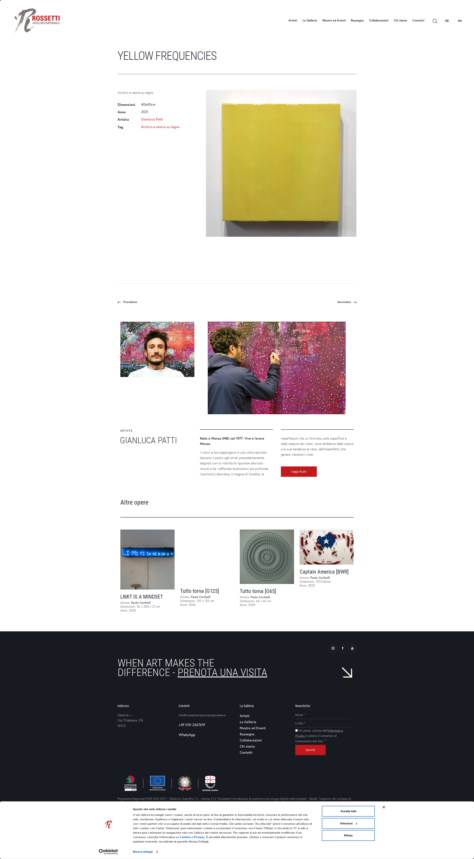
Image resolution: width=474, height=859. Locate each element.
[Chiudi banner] (384, 807)
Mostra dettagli (143, 851)
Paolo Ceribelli (141, 603)
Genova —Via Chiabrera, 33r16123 (130, 720)
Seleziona (346, 823)
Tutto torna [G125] (199, 591)
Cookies (185, 837)
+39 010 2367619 (192, 724)
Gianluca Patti (152, 119)
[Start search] (434, 21)
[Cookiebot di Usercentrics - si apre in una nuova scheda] (108, 852)
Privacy (199, 837)
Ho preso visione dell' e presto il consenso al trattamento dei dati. (319, 736)
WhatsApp (187, 734)
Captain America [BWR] (324, 572)
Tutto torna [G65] (258, 591)
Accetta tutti (348, 811)
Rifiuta (348, 835)
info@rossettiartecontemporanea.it (202, 715)
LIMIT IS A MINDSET (141, 597)
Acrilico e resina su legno (160, 127)
